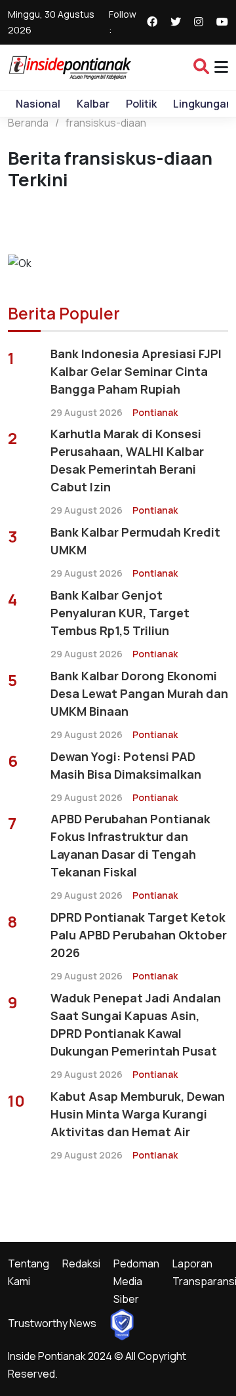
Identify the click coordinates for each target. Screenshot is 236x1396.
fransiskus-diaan (106, 122)
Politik (141, 103)
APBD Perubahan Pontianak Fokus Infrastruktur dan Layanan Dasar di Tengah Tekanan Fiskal (130, 845)
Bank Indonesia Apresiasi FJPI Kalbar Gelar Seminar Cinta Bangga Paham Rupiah (136, 371)
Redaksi (81, 1263)
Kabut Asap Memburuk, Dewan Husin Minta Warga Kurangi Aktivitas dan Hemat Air (137, 1113)
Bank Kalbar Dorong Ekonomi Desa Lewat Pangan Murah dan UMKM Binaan (139, 693)
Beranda (28, 122)
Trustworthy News (52, 1323)
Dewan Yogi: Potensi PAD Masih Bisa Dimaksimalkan (125, 765)
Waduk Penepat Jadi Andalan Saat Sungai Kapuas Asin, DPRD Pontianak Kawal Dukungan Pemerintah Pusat (135, 1024)
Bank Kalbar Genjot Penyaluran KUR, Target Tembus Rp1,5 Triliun (119, 612)
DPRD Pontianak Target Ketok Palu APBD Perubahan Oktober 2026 (138, 934)
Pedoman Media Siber (136, 1281)
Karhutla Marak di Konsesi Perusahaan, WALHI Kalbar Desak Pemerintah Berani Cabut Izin (127, 460)
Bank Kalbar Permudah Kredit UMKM (135, 541)
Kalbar (93, 103)
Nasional (38, 103)
